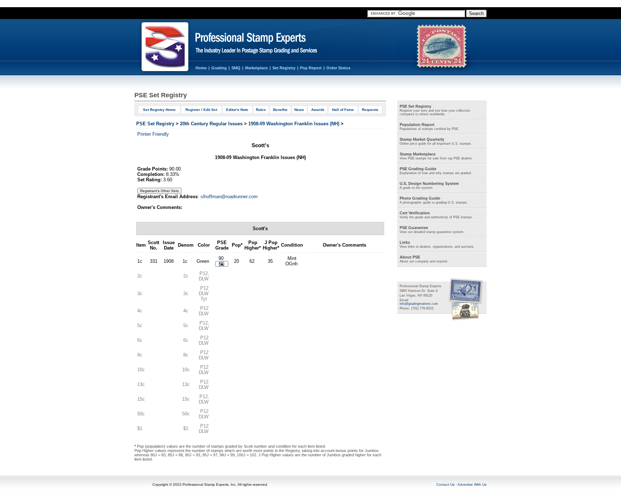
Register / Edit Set (201, 110)
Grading (219, 68)
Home (201, 68)
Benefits (280, 110)
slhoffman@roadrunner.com (229, 196)
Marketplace (256, 68)
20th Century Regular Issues (211, 123)
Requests (370, 110)
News (299, 110)
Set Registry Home (159, 110)
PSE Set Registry (155, 123)
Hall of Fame (343, 110)
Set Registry (283, 68)
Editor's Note (237, 110)
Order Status (338, 68)
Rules (261, 110)
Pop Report (311, 68)
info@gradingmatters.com (419, 304)
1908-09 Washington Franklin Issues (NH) (293, 123)
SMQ (235, 68)
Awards (318, 110)
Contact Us (445, 484)
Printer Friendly (153, 134)
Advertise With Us (472, 484)
